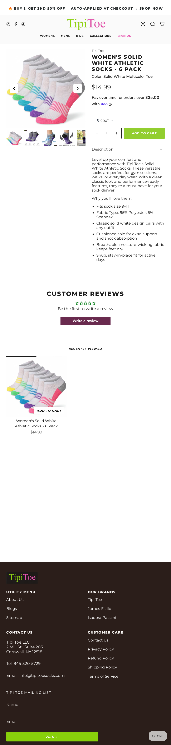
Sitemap (14, 617)
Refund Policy (101, 658)
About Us (15, 599)
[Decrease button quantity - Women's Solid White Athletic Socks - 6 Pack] (98, 133)
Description (102, 149)
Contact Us (98, 640)
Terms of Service (103, 676)
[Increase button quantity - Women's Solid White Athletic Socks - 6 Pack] (116, 133)
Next (77, 88)
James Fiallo (99, 608)
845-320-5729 (27, 663)
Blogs (11, 608)
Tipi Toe (98, 51)
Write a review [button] (85, 321)
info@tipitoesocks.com (42, 675)
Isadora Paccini (102, 617)
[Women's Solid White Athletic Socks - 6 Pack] (36, 386)
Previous (14, 88)
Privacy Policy (101, 649)
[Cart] (162, 24)
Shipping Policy (102, 667)
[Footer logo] (22, 577)
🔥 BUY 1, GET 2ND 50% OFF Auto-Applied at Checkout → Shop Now (85, 8)
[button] (47, 36)
